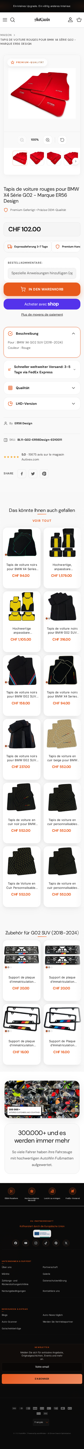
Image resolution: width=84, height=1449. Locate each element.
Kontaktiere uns (51, 1291)
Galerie (46, 1273)
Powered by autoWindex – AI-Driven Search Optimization (49, 1433)
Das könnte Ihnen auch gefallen (42, 510)
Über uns (6, 1267)
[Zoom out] (21, 139)
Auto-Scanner (9, 1321)
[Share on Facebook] (21, 473)
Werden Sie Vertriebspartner (58, 1321)
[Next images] (75, 161)
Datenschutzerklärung (55, 1280)
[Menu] (5, 20)
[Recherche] (15, 20)
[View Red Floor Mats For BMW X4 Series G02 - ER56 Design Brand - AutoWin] (20, 158)
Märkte (5, 1273)
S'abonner (42, 1378)
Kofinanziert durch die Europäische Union (42, 1226)
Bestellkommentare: (25, 263)
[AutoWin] (42, 20)
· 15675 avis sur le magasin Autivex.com (43, 457)
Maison (5, 35)
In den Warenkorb (46, 289)
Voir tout (42, 520)
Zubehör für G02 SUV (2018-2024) (42, 933)
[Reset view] (62, 139)
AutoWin (22, 1433)
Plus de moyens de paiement (42, 314)
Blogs (4, 1315)
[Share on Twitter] (32, 473)
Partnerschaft (50, 1267)
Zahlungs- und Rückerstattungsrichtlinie (15, 1282)
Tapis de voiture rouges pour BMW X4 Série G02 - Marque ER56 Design (38, 42)
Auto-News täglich (53, 1315)
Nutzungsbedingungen (14, 1291)
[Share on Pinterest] (44, 473)
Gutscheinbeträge (11, 1328)
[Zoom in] (47, 139)
